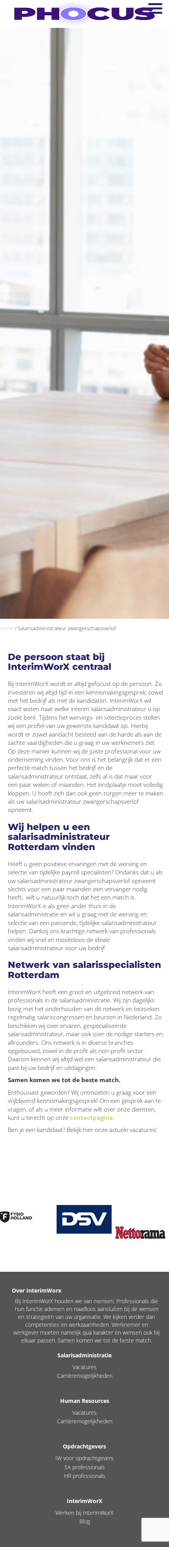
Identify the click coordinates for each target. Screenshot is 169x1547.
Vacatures (84, 1367)
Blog (84, 1521)
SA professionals (84, 1467)
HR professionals (84, 1475)
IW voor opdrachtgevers (84, 1458)
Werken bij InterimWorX (84, 1512)
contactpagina (91, 1117)
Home (7, 628)
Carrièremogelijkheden (84, 1375)
